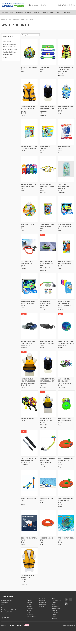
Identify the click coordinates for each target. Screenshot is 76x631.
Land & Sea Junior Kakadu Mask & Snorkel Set (47, 186)
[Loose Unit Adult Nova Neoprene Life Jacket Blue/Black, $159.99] (48, 364)
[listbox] (33, 35)
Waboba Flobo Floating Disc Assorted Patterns (66, 342)
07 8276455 (6, 617)
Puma (54, 602)
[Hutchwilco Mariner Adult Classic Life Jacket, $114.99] (29, 560)
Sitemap (41, 606)
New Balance (56, 608)
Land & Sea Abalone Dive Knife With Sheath (29, 459)
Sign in (59, 5)
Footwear (19, 12)
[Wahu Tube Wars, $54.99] (48, 52)
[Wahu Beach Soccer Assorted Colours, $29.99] (66, 209)
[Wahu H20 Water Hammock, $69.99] (48, 131)
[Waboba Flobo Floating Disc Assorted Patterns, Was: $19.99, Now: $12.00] (66, 326)
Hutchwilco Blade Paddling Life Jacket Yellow (46, 421)
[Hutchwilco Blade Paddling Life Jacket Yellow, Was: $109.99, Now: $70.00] (48, 403)
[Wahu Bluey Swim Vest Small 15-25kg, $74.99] (66, 92)
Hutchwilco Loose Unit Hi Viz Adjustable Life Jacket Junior (65, 69)
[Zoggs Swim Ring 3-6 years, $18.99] (48, 523)
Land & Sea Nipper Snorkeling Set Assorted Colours (64, 381)
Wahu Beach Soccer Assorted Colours (64, 225)
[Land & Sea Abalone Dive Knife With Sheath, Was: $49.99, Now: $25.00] (29, 443)
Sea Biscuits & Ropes (9, 52)
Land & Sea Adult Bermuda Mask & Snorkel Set (63, 186)
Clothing (28, 12)
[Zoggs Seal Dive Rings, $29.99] (48, 483)
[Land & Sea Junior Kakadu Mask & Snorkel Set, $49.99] (48, 169)
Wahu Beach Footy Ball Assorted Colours (66, 263)
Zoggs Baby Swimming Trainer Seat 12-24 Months (65, 461)
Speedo (54, 610)
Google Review (43, 599)
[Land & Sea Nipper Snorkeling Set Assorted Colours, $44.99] (66, 364)
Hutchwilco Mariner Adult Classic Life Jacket (28, 578)
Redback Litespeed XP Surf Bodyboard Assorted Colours (65, 304)
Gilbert (54, 616)
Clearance (66, 12)
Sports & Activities (7, 12)
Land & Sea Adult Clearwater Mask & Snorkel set (46, 304)
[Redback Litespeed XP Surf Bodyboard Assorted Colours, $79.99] (66, 286)
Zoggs (54, 614)
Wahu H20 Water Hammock (45, 148)
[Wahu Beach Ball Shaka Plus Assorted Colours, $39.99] (29, 131)
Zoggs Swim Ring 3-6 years (46, 539)
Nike (53, 604)
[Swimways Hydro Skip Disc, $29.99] (29, 209)
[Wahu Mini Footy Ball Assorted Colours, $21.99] (48, 209)
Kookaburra (55, 606)
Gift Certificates (31, 616)
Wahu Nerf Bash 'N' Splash (64, 148)
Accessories (7, 41)
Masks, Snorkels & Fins (10, 49)
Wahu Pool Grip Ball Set (29, 67)
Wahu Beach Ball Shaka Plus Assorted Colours (29, 148)
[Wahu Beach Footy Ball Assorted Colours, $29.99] (66, 246)
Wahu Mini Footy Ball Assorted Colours (47, 225)
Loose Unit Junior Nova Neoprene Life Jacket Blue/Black (47, 109)
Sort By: (24, 35)
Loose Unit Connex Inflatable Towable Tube (46, 264)
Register (65, 5)
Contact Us (42, 604)
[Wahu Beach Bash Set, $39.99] (29, 403)
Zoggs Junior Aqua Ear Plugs (29, 539)
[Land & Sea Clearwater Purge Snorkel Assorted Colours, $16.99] (48, 443)
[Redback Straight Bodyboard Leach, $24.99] (29, 246)
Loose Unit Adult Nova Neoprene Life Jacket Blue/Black (47, 381)
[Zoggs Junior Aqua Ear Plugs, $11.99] (29, 523)
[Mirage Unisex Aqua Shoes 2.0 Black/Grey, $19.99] (48, 326)
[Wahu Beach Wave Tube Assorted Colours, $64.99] (29, 169)
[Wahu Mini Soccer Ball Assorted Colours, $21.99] (29, 286)
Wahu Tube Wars (45, 67)
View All (54, 618)
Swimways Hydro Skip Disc (28, 225)
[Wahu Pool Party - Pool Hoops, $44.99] (66, 523)
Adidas (54, 599)
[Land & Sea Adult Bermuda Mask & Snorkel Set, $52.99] (66, 169)
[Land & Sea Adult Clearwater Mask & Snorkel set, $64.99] (48, 286)
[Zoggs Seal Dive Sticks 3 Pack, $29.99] (29, 483)
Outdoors (37, 12)
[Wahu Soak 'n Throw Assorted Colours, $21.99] (66, 403)
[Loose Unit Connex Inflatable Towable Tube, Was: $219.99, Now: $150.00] (48, 246)
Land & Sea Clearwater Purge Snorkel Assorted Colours (47, 461)
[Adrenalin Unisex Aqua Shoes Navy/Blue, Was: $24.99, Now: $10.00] (29, 326)
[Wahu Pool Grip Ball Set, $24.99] (29, 52)
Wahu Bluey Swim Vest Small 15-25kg (65, 108)
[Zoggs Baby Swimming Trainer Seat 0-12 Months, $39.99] (66, 483)
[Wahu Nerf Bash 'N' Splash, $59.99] (66, 131)
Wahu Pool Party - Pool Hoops (66, 539)
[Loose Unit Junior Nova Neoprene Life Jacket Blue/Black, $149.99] (48, 92)
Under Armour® (57, 601)
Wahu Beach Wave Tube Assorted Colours (28, 185)
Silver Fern (55, 612)
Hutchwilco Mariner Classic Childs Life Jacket (28, 109)
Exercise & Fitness (48, 12)
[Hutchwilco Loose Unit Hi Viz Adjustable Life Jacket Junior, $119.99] (66, 52)
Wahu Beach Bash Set (28, 419)
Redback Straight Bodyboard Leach (27, 263)
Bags (58, 12)
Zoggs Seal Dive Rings (47, 498)
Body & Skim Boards (9, 44)
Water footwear (8, 55)
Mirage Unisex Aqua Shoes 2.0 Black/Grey (47, 342)
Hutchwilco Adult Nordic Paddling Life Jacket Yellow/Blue (28, 381)
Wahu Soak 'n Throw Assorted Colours (64, 420)
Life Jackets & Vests (9, 47)
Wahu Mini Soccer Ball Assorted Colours (28, 302)
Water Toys (6, 57)
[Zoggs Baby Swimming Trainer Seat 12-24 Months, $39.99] (66, 443)
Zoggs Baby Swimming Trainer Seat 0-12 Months (65, 500)
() (74, 5)
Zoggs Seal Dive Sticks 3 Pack (29, 499)
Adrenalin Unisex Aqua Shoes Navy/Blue (28, 342)
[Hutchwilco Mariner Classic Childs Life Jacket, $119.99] (29, 92)
